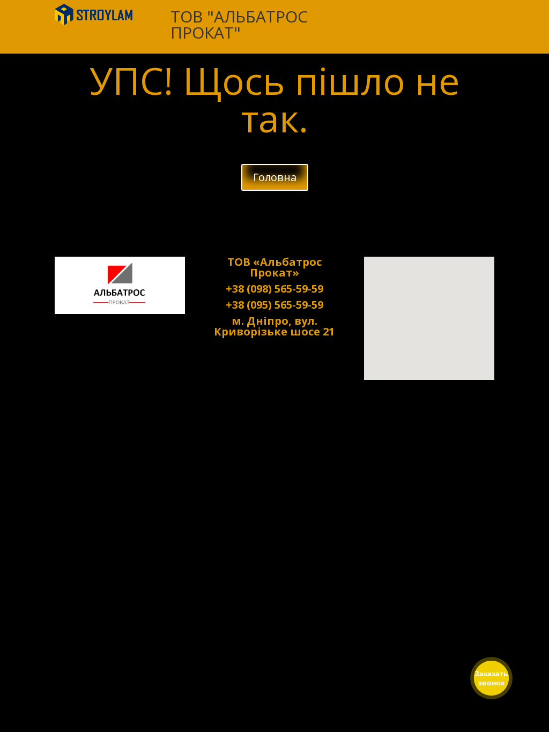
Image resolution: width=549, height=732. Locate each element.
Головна (274, 177)
